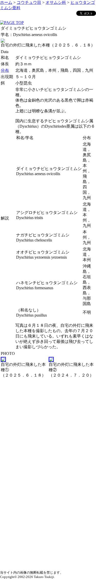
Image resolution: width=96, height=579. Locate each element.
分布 (5, 70)
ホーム (6, 2)
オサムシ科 (56, 2)
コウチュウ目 (29, 2)
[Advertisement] (48, 427)
